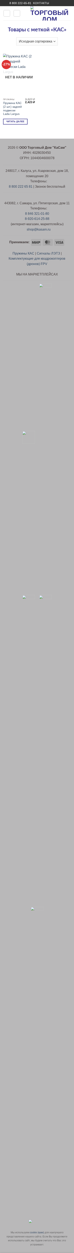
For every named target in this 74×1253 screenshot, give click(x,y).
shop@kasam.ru (38, 229)
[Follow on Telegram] (66, 3)
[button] (6, 13)
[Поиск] (17, 13)
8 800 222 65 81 (20, 186)
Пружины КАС (23, 253)
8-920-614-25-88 (37, 218)
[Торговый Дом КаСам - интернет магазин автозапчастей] (49, 13)
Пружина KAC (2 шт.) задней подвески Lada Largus (12, 108)
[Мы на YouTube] (58, 3)
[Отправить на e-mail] (54, 3)
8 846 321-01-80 (37, 213)
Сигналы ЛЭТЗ (48, 253)
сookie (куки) (37, 1232)
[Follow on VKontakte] (62, 3)
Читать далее (15, 121)
